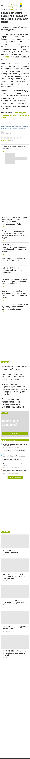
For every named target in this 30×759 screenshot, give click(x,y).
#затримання (4, 128)
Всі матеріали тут (15, 433)
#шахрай (3, 126)
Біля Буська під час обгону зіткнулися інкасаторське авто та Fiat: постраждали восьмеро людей (14, 294)
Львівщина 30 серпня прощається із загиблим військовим (12, 270)
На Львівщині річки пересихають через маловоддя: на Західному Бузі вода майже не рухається (14, 248)
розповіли (5, 57)
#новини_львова (12, 128)
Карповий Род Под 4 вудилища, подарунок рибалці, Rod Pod (15, 602)
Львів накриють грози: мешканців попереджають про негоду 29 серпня (14, 376)
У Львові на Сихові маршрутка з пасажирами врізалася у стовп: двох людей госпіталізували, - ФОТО (14, 220)
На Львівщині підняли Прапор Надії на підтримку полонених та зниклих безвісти (14, 281)
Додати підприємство (15, 477)
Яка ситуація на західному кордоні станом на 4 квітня (15, 115)
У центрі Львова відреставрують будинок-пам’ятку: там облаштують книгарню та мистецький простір (14, 389)
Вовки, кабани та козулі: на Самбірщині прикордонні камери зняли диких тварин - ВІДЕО (14, 234)
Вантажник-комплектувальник (10, 551)
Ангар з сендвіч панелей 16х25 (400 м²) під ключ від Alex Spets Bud (14, 576)
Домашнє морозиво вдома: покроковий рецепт (15, 367)
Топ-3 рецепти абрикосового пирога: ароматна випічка (13, 259)
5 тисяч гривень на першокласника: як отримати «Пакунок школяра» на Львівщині (13, 403)
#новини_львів (21, 128)
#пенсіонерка (18, 126)
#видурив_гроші (10, 126)
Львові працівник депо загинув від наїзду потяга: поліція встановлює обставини (15, 307)
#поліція (25, 126)
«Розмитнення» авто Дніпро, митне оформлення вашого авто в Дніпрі (14, 653)
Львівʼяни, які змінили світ (11, 422)
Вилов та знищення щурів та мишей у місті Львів (14, 627)
